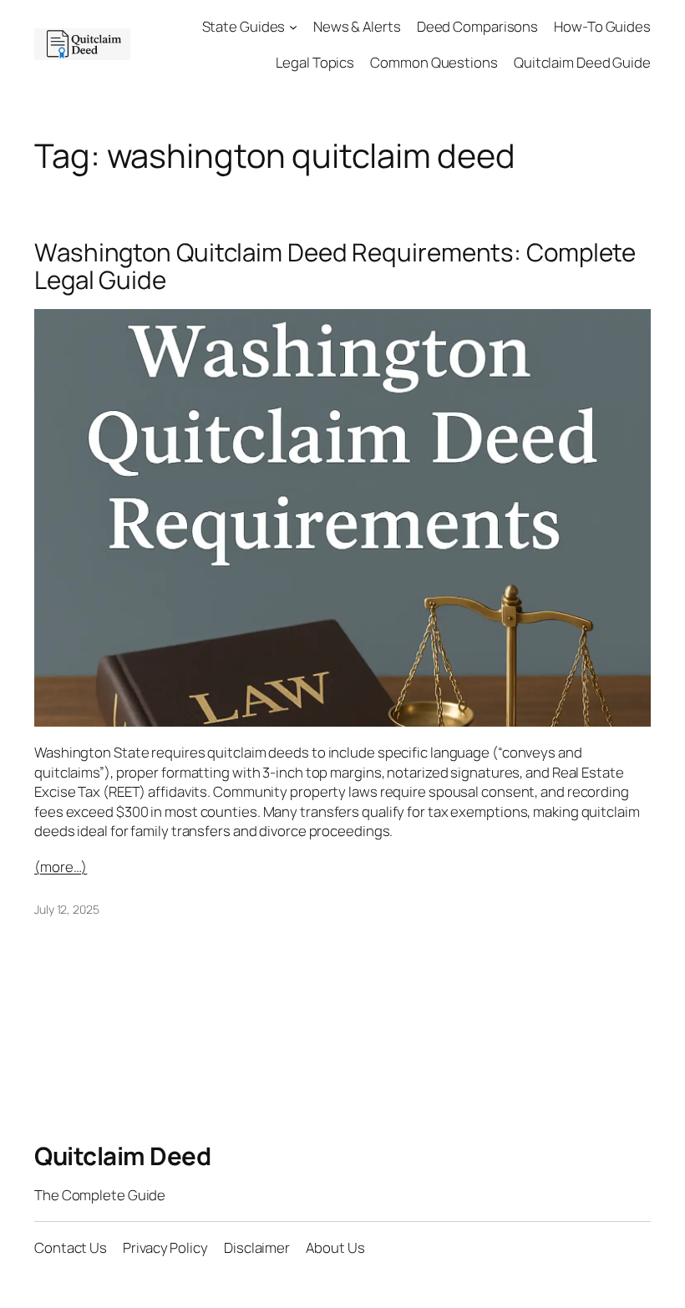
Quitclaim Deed (122, 1155)
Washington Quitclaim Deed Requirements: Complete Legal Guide (335, 266)
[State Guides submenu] (293, 27)
